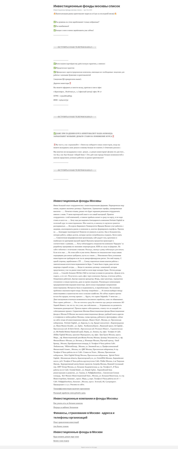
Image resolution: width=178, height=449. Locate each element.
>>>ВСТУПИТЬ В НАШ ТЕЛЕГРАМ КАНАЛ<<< (74, 47)
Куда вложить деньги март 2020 (66, 436)
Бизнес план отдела (61, 441)
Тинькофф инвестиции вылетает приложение (71, 388)
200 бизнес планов (61, 426)
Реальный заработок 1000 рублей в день (69, 393)
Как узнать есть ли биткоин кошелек (68, 403)
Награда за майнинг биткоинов (65, 407)
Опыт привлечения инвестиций (66, 422)
